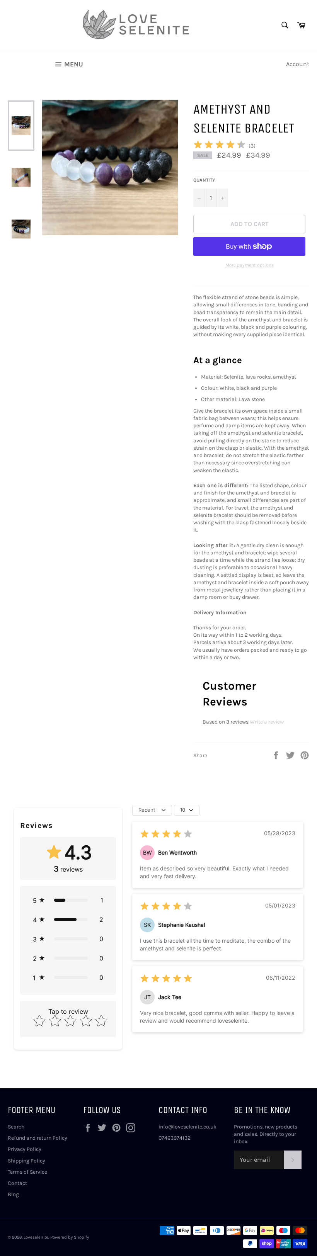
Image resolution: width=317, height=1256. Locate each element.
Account (297, 64)
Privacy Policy (24, 1149)
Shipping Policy (26, 1160)
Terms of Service (27, 1172)
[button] (68, 900)
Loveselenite (36, 1237)
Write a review (267, 722)
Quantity (204, 180)
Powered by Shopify (69, 1237)
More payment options (249, 265)
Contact (17, 1183)
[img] (219, 145)
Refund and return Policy (37, 1138)
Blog (13, 1194)
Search (16, 1126)
